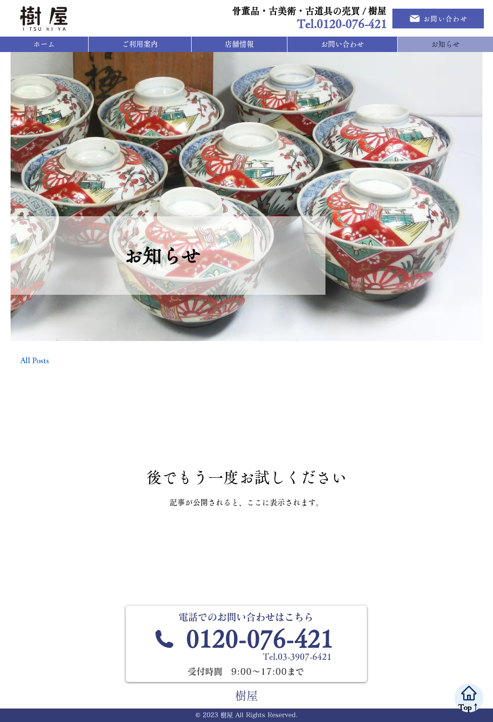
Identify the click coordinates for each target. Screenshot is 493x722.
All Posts (34, 360)
